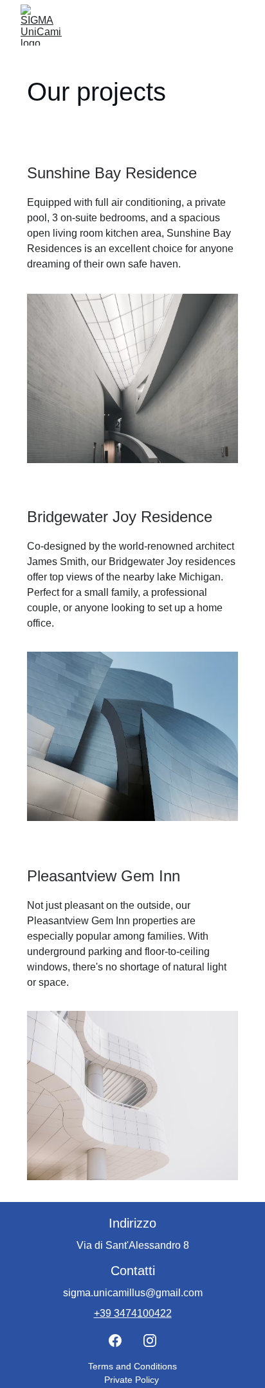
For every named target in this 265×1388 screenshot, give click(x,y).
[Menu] (236, 25)
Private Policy (132, 1380)
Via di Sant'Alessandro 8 (133, 1245)
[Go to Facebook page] (115, 1340)
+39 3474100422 (133, 1313)
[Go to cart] (205, 25)
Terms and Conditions (132, 1366)
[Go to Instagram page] (149, 1340)
